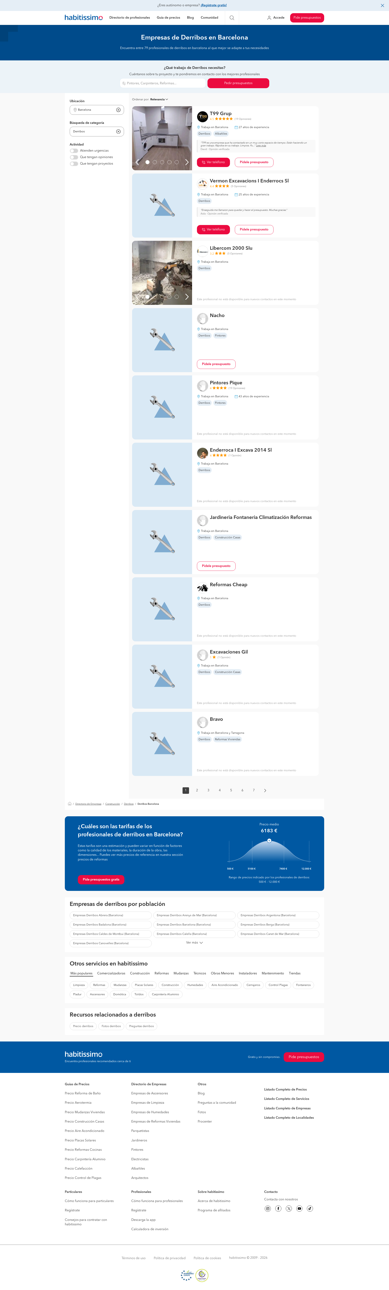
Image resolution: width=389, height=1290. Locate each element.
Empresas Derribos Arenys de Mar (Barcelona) (187, 915)
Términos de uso (134, 1258)
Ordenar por (140, 99)
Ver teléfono (216, 162)
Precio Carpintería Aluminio (85, 1159)
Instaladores (248, 973)
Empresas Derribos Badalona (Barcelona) (99, 924)
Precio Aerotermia (78, 1103)
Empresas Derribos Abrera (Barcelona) (98, 915)
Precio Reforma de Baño (83, 1093)
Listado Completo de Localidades (289, 1118)
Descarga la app (143, 1220)
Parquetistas (140, 1131)
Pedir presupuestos (238, 83)
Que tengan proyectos (96, 163)
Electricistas (140, 1159)
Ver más (192, 942)
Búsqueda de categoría (87, 123)
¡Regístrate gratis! (214, 5)
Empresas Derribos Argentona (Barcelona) (268, 915)
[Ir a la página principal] (84, 18)
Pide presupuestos (307, 17)
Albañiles (138, 1168)
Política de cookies (207, 1258)
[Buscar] (232, 18)
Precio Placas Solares (80, 1140)
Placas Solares (144, 985)
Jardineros (139, 1140)
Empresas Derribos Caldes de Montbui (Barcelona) (106, 934)
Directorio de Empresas (88, 804)
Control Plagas (278, 985)
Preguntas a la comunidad (217, 1103)
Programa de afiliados (214, 1210)
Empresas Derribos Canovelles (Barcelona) (100, 943)
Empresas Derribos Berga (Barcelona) (265, 924)
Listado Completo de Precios (285, 1089)
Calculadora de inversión (149, 1229)
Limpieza (79, 985)
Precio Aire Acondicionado (84, 1131)
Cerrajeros (253, 985)
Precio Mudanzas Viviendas (85, 1112)
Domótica (119, 994)
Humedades (195, 985)
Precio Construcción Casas (84, 1121)
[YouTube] (299, 1209)
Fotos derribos (111, 1026)
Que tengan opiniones (96, 157)
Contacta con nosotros (281, 1199)
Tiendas (294, 973)
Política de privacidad (170, 1258)
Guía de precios (168, 17)
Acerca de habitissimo (214, 1201)
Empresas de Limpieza (147, 1103)
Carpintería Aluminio (165, 994)
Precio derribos (83, 1026)
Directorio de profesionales (129, 17)
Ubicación (77, 101)
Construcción (112, 804)
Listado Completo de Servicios (286, 1099)
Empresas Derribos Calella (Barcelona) (182, 934)
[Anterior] (137, 162)
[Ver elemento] (147, 162)
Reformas (162, 973)
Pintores (137, 1150)
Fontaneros (303, 985)
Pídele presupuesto (254, 162)
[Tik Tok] (310, 1209)
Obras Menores (222, 973)
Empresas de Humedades (150, 1112)
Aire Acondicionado (225, 985)
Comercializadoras (111, 973)
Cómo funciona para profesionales (157, 1201)
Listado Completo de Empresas (287, 1108)
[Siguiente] (187, 162)
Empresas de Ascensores (149, 1093)
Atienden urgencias (94, 150)
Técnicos (199, 973)
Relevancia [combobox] (157, 99)
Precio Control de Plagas (83, 1178)
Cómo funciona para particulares (89, 1201)
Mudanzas (181, 973)
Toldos (139, 994)
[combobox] (94, 110)
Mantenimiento (273, 973)
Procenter (205, 1121)
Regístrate (72, 1210)
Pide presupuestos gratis (101, 879)
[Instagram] (267, 1209)
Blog (190, 17)
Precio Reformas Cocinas (83, 1150)
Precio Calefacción (78, 1168)
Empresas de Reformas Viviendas (155, 1121)
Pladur (77, 994)
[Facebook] (278, 1209)
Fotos (202, 1112)
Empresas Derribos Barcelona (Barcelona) (184, 924)
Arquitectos (139, 1178)
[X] (289, 1209)
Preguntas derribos (141, 1026)
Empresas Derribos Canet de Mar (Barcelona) (270, 934)
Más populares (81, 973)
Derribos (129, 804)
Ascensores (97, 994)
